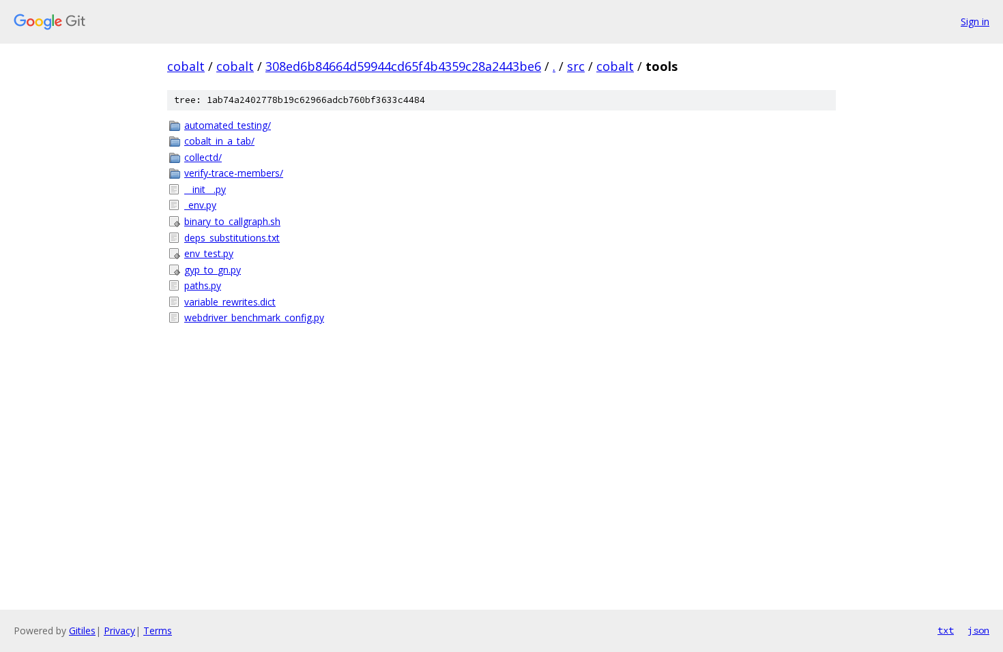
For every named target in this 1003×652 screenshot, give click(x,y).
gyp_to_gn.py (212, 269)
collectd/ (203, 157)
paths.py (202, 285)
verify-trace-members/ (233, 172)
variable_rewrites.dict (230, 301)
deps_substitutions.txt (232, 237)
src (576, 66)
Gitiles (82, 630)
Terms (157, 630)
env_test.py (208, 253)
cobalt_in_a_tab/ (219, 140)
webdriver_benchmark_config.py (254, 317)
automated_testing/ (227, 125)
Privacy (119, 630)
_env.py (200, 204)
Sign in (975, 21)
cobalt (186, 66)
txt (945, 630)
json (978, 630)
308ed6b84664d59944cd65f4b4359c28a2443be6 (403, 66)
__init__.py (205, 189)
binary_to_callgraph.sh (232, 221)
